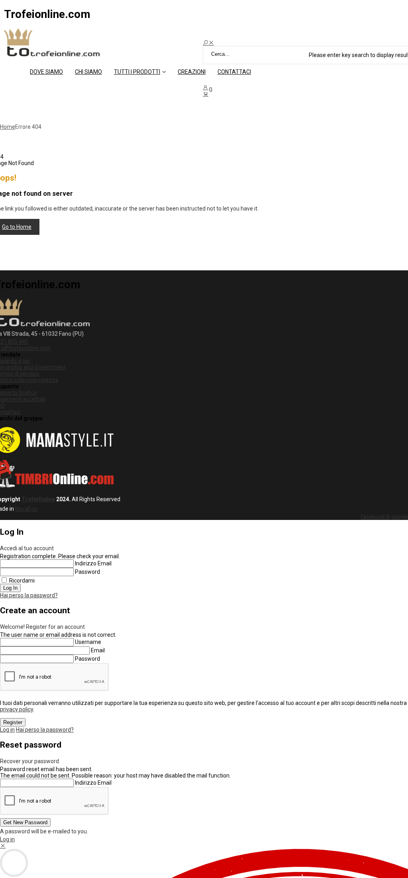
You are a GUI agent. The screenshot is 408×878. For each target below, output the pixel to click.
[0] (205, 94)
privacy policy (16, 709)
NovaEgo (26, 509)
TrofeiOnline (38, 499)
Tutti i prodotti (137, 72)
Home (7, 127)
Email (98, 650)
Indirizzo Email (93, 563)
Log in (7, 729)
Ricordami (22, 580)
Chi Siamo (88, 72)
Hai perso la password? (29, 595)
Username (88, 642)
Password (87, 572)
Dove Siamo (46, 72)
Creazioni (192, 72)
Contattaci (234, 72)
